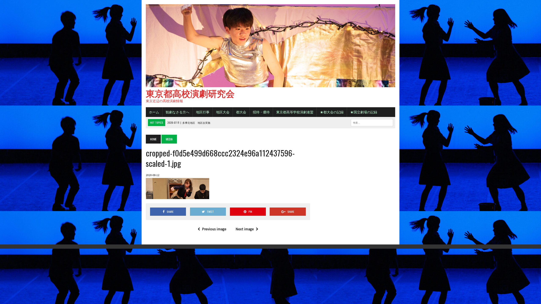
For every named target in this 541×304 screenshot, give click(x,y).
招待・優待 (261, 111)
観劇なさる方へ (177, 111)
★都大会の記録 (332, 111)
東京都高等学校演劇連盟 (294, 111)
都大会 (241, 111)
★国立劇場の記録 (363, 111)
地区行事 (202, 111)
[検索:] (372, 122)
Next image (245, 228)
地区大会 (223, 111)
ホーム (154, 111)
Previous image (214, 228)
